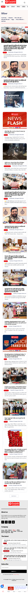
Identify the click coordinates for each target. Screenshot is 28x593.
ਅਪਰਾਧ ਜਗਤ (3, 17)
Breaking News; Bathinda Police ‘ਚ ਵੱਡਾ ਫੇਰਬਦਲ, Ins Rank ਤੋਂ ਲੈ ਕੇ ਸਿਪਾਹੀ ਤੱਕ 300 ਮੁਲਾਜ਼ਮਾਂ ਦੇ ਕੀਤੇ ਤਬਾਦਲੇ (15, 355)
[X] (9, 522)
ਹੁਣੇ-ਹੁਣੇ (3, 6)
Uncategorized (7, 293)
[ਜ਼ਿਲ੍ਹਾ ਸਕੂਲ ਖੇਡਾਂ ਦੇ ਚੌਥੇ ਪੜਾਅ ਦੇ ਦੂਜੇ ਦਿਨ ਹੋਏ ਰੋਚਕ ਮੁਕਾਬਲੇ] (15, 407)
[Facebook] (2, 522)
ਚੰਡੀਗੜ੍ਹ (5, 135)
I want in (13, 571)
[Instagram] (6, 522)
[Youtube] (13, 522)
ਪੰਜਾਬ (8, 6)
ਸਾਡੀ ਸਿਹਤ (3, 21)
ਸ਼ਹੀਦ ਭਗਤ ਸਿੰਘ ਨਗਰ (5, 19)
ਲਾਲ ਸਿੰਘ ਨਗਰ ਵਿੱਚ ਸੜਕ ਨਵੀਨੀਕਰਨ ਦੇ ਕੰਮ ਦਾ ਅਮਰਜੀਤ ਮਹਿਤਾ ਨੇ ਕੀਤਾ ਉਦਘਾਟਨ (15, 482)
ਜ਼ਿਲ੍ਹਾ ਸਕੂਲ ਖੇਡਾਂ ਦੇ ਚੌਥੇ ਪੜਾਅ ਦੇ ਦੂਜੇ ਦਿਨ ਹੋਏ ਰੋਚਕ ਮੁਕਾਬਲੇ (15, 418)
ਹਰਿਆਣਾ (13, 6)
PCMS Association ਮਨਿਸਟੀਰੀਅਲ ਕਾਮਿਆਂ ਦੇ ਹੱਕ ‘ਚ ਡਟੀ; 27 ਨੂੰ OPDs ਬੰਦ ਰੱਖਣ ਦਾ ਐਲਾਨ (15, 387)
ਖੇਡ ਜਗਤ (5, 421)
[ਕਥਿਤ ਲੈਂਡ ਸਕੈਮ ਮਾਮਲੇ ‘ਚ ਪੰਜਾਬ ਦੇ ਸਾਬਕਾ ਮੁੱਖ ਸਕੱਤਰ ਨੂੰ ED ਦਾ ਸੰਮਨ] (15, 120)
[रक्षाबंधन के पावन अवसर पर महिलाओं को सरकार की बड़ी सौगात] (15, 215)
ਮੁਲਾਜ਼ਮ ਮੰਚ (6, 390)
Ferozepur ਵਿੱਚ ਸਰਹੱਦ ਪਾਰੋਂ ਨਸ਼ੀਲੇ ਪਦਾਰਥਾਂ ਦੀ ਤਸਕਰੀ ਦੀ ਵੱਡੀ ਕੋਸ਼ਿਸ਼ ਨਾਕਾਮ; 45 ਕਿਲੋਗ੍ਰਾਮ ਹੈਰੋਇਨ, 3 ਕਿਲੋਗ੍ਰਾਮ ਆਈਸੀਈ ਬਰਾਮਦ (16, 451)
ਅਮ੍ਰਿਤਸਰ (10, 17)
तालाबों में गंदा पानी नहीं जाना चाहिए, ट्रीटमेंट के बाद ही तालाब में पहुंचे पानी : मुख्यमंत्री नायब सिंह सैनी (15, 290)
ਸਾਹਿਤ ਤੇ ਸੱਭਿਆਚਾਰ (20, 19)
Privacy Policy (16, 574)
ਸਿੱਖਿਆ (18, 6)
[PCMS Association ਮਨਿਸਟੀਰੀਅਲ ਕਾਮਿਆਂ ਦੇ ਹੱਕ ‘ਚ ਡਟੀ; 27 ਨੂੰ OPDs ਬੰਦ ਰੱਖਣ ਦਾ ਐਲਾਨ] (15, 375)
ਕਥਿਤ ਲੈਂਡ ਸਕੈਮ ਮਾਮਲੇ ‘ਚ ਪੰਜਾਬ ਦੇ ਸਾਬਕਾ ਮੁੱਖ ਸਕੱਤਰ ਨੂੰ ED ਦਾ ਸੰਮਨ (15, 132)
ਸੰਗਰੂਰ (12, 19)
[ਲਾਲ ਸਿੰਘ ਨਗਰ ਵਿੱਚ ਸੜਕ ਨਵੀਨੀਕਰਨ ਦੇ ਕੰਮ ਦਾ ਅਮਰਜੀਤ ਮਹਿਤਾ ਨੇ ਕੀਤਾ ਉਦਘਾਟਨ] (15, 471)
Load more (13, 496)
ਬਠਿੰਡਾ (5, 326)
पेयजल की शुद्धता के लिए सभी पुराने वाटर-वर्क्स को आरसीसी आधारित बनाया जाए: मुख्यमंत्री (15, 257)
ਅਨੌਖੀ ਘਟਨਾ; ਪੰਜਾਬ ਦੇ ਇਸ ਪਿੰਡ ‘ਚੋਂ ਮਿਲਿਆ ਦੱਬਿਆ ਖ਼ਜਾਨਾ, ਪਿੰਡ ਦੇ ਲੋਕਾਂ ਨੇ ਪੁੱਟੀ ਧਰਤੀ (14, 163)
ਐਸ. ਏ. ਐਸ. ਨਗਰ (18, 17)
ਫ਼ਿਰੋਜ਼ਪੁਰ (5, 454)
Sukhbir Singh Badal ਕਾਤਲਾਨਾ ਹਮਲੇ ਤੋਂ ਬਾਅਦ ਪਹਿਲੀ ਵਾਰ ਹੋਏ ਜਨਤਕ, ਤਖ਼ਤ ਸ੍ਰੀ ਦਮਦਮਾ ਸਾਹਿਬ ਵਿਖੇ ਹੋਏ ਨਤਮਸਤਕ (15, 323)
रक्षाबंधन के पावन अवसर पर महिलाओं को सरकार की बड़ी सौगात (15, 81)
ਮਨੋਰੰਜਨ (23, 6)
